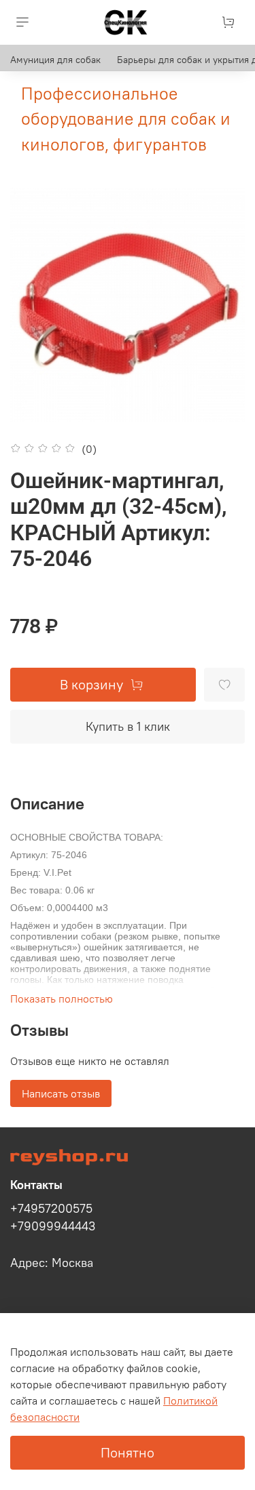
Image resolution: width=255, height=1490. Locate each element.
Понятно (127, 1452)
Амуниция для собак (55, 60)
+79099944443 (52, 1226)
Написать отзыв (61, 1093)
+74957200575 (51, 1208)
